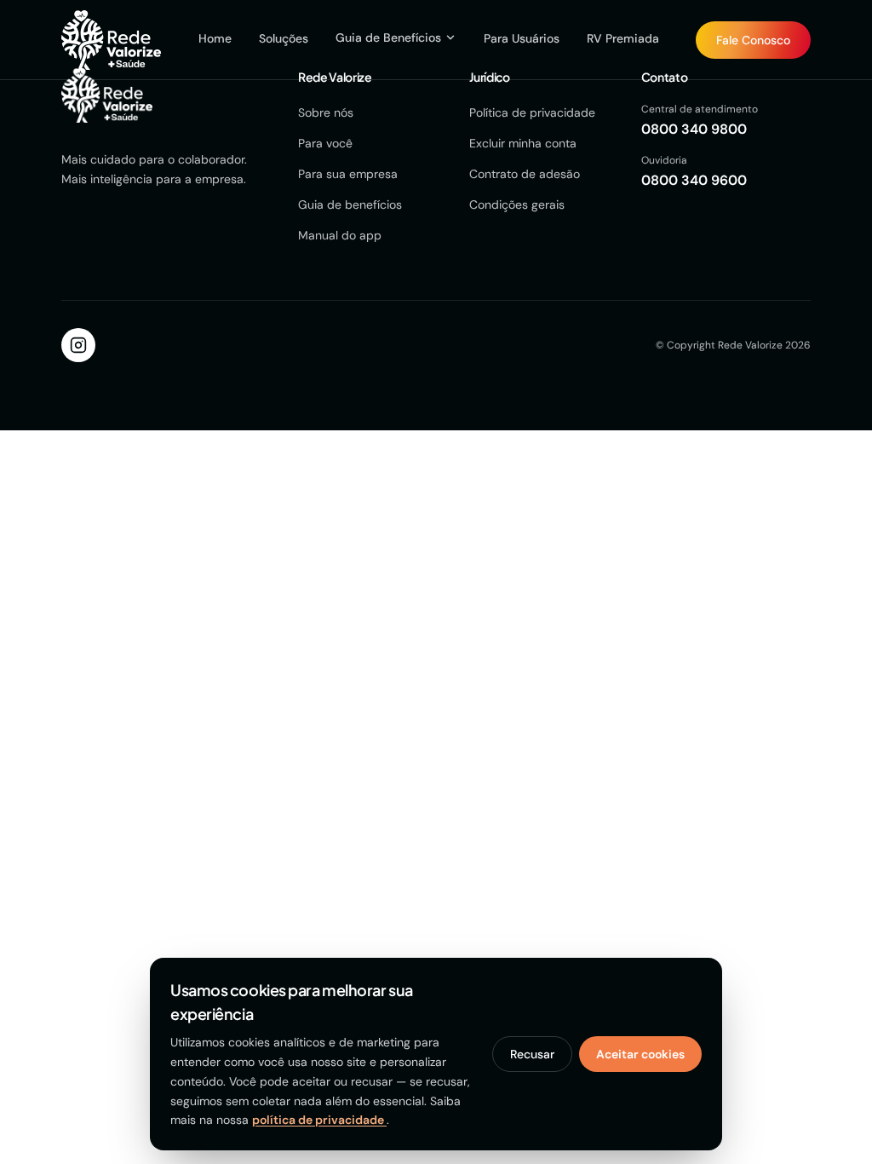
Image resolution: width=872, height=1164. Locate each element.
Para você (325, 143)
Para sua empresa (348, 174)
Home (215, 38)
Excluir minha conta (523, 143)
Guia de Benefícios (388, 37)
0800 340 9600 (694, 180)
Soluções (283, 38)
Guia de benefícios (350, 204)
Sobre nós (325, 112)
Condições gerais (517, 204)
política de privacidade (319, 1119)
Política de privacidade (532, 112)
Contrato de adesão (524, 174)
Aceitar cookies (640, 1054)
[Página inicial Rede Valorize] (111, 40)
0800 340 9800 (694, 129)
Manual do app (340, 235)
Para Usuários (521, 38)
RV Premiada (623, 38)
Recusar (532, 1054)
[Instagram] (78, 345)
